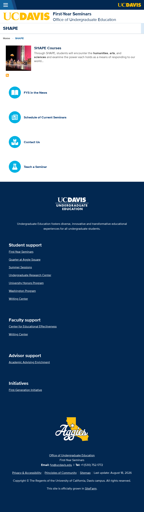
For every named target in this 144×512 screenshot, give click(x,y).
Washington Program (22, 291)
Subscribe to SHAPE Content (7, 75)
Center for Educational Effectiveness (33, 326)
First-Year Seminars (72, 13)
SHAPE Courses (47, 48)
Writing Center (18, 299)
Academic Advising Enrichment (29, 362)
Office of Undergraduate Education (72, 455)
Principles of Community (61, 473)
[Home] (26, 16)
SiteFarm (91, 488)
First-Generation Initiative (25, 390)
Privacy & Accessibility (26, 473)
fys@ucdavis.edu (61, 465)
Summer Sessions (20, 267)
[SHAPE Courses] (18, 58)
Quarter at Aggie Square (24, 259)
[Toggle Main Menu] (5, 5)
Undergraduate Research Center (30, 275)
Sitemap (85, 473)
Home (6, 38)
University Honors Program (26, 283)
